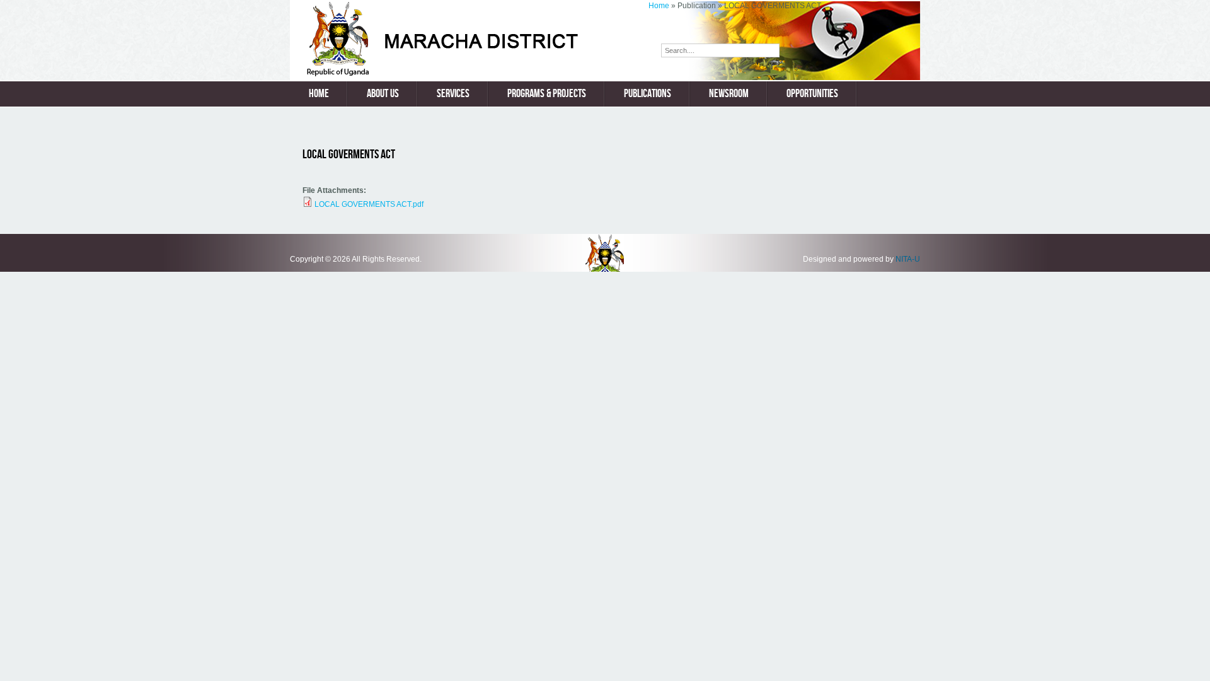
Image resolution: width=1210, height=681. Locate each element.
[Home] (469, 73)
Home (658, 5)
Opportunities (812, 93)
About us (383, 93)
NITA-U (908, 259)
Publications (647, 93)
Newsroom (729, 93)
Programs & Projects (546, 93)
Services (453, 93)
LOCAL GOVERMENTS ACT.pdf (369, 204)
